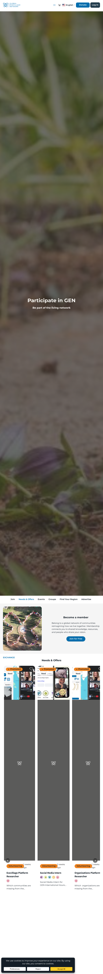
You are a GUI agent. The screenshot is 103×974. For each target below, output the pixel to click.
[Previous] (8, 860)
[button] (59, 5)
